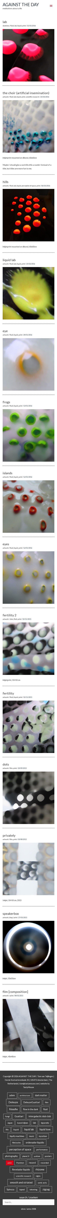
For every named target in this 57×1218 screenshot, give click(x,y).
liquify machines (17, 1136)
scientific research (32, 97)
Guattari (19, 1116)
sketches (6, 26)
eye (5, 331)
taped (22, 1189)
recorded (45, 1163)
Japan (9, 1123)
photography (11, 1156)
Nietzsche (16, 1142)
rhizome (40, 1169)
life (7, 1129)
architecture (25, 1095)
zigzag (46, 1189)
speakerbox (11, 913)
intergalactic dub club (40, 1116)
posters (48, 1156)
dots (11, 619)
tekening (33, 1189)
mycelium (43, 1136)
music (31, 1136)
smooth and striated (21, 1182)
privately (9, 835)
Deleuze (13, 1102)
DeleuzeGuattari (31, 1102)
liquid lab (9, 260)
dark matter (41, 1095)
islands (7, 473)
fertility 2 (9, 615)
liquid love (45, 1129)
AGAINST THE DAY (21, 4)
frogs (6, 402)
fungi (7, 1116)
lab (5, 22)
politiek (37, 1156)
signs (38, 1176)
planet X (25, 1156)
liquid (19, 26)
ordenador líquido (35, 1142)
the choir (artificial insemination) (26, 93)
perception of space (29, 186)
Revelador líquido (21, 1169)
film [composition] (15, 992)
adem (12, 1095)
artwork (6, 97)
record (32, 1162)
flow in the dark (30, 1109)
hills (5, 182)
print (24, 26)
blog (10, 917)
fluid (12, 26)
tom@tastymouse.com (29, 1083)
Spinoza (10, 1189)
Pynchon (20, 1163)
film (11, 768)
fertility (8, 693)
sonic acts (42, 1182)
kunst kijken (22, 1123)
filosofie (13, 1109)
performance (42, 1149)
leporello (45, 1122)
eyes (6, 544)
